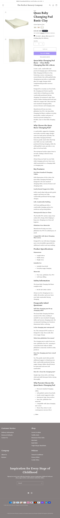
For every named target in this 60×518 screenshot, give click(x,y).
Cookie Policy (35, 460)
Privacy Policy (35, 457)
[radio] (35, 27)
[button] (3, 5)
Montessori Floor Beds (37, 437)
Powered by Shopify (24, 505)
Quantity (36, 41)
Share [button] (36, 414)
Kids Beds (34, 440)
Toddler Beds (35, 435)
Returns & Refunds (7, 435)
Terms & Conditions (37, 454)
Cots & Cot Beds (36, 432)
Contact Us (4, 437)
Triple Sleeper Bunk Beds (38, 445)
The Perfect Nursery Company (13, 505)
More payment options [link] (45, 56)
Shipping (42, 33)
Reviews (3, 457)
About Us (4, 454)
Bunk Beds (34, 443)
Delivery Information (7, 432)
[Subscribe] (41, 483)
